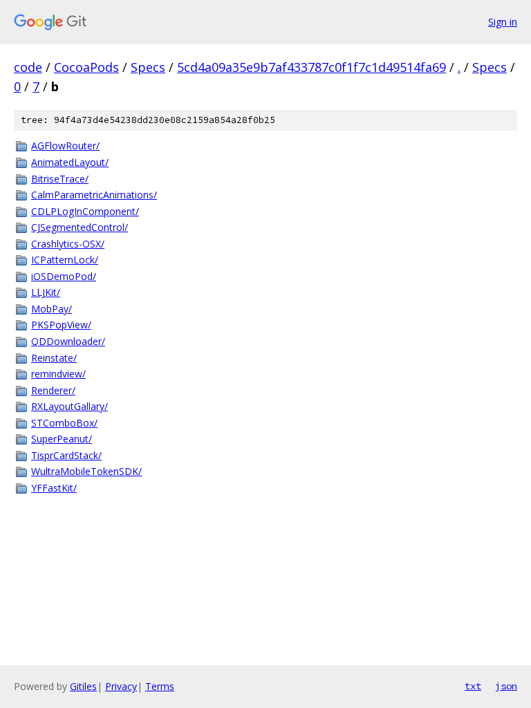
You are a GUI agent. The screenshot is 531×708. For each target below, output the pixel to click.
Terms (159, 686)
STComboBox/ (64, 422)
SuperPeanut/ (61, 438)
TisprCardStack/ (66, 455)
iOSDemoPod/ (63, 276)
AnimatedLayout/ (70, 162)
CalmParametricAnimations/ (94, 194)
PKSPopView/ (61, 324)
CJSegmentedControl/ (79, 227)
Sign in (502, 21)
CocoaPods (86, 67)
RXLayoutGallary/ (69, 406)
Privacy (121, 686)
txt (473, 686)
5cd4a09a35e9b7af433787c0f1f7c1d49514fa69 (311, 67)
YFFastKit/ (54, 487)
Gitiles (83, 686)
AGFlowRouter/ (65, 145)
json (506, 686)
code (28, 67)
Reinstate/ (54, 357)
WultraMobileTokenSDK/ (86, 471)
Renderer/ (53, 390)
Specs (148, 67)
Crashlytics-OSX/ (67, 243)
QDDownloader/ (68, 341)
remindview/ (58, 373)
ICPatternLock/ (64, 259)
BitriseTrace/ (59, 178)
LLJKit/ (45, 292)
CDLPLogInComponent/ (85, 211)
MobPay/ (51, 308)
